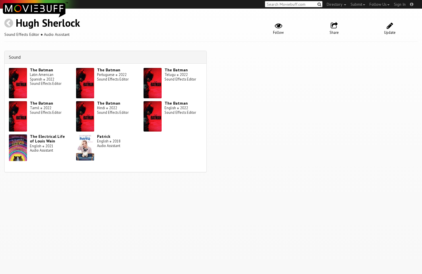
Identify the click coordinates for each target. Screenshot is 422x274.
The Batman (41, 70)
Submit (356, 4)
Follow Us (378, 4)
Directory (335, 4)
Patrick (103, 136)
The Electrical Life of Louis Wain (47, 139)
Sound (15, 57)
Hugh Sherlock (48, 23)
